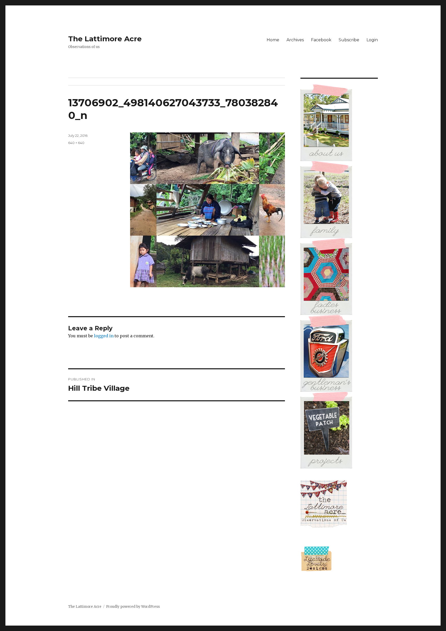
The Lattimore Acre (105, 38)
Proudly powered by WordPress (133, 606)
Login (372, 39)
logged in (104, 335)
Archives (295, 39)
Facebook (321, 39)
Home (273, 39)
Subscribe (349, 39)
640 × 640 (76, 143)
